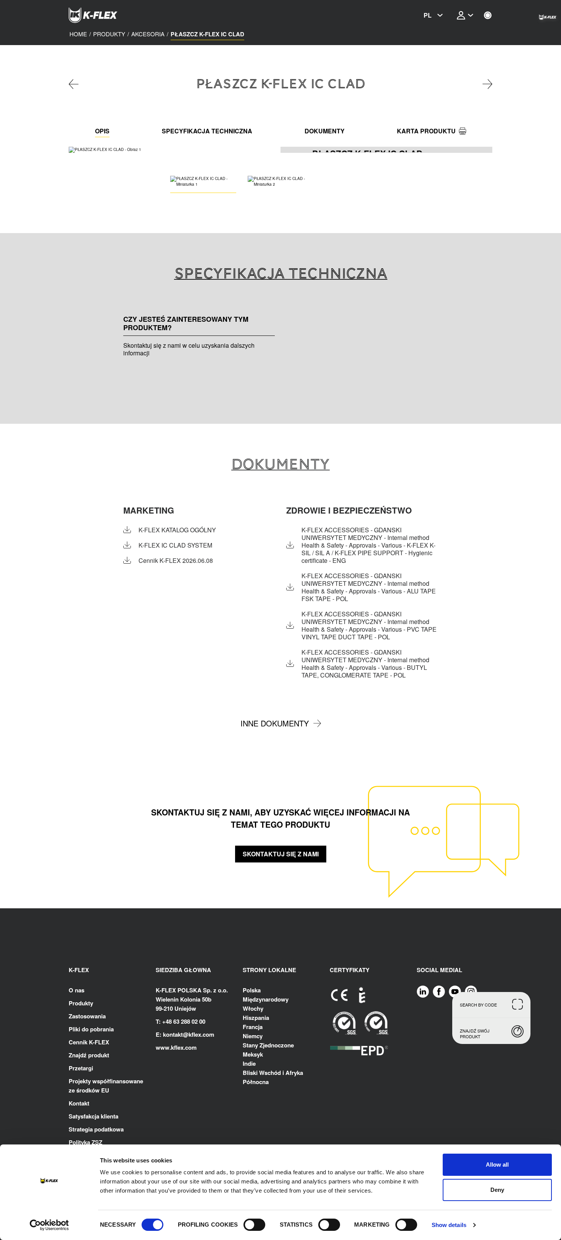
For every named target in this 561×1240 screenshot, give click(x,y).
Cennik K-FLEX (89, 1042)
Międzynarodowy (266, 999)
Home (78, 34)
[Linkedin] (423, 991)
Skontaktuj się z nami (281, 853)
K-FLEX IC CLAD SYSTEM (175, 545)
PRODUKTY (109, 34)
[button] (275, 149)
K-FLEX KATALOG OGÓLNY (177, 530)
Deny (497, 1190)
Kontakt (79, 1103)
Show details (449, 1225)
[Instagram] (471, 991)
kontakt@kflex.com (188, 1034)
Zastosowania (87, 1016)
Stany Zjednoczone (268, 1045)
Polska (252, 990)
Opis (102, 131)
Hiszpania (256, 1017)
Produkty (81, 1003)
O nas (76, 990)
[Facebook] (439, 991)
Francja (253, 1027)
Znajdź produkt (89, 1055)
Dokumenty (325, 130)
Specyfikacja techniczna (207, 130)
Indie (249, 1063)
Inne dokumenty (274, 723)
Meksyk (253, 1054)
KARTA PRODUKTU (426, 130)
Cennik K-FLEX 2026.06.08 (176, 560)
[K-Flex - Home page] (107, 15)
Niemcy (253, 1036)
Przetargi (81, 1068)
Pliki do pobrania (91, 1029)
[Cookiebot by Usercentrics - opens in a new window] (49, 1225)
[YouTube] (455, 991)
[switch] (254, 1225)
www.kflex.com (176, 1047)
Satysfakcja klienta (93, 1116)
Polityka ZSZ (85, 1142)
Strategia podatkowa (96, 1129)
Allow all (497, 1164)
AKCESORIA (147, 34)
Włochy (253, 1008)
